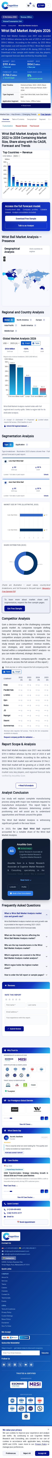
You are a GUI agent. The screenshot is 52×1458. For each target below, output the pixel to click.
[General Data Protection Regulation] (15, 1075)
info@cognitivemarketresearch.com (16, 1251)
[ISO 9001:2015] (7, 1069)
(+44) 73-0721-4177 (14, 1213)
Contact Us (6, 1243)
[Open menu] (48, 5)
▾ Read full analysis (26, 785)
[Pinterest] (31, 1364)
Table (37, 343)
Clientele (5, 1291)
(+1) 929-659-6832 (14, 1209)
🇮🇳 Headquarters (8, 1258)
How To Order (6, 1326)
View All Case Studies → (26, 1197)
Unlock (46, 474)
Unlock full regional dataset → (18, 426)
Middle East (10, 331)
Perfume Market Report (14, 1153)
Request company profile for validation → (19, 737)
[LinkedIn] (15, 1364)
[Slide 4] (8, 1118)
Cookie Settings (7, 1316)
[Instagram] (9, 1364)
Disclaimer (5, 1323)
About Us (5, 1277)
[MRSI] (22, 1059)
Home (3, 25)
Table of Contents (18, 119)
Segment (42, 119)
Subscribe (45, 1353)
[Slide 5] (11, 1118)
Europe (40, 320)
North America (24, 320)
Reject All (27, 1453)
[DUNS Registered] (8, 1085)
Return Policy (6, 1319)
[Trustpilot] (10, 1091)
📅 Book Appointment (26, 1222)
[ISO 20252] (32, 1069)
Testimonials (6, 1298)
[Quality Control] (7, 1075)
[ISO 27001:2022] (15, 1069)
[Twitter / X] (20, 1364)
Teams (4, 1284)
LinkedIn (13, 887)
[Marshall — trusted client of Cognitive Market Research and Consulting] (14, 1109)
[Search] (34, 5)
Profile (24, 887)
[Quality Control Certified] (21, 1408)
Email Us (10, 1216)
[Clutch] (33, 1085)
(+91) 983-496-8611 (29, 1248)
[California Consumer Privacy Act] (21, 1075)
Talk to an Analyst (26, 225)
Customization (8, 126)
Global (8, 320)
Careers (4, 1288)
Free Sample (38, 114)
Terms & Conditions (8, 1309)
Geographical (31, 119)
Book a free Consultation (22, 893)
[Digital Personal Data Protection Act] (28, 1075)
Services (4, 1281)
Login (42, 5)
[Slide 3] (7, 1118)
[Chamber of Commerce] (17, 1085)
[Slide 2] (5, 1118)
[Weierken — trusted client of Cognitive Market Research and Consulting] (37, 1109)
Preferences (11, 1453)
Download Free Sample (26, 218)
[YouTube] (25, 1364)
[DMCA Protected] (25, 1085)
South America (28, 325)
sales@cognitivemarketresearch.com (17, 1254)
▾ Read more (26, 105)
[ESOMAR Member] (10, 1059)
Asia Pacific (10, 325)
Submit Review (14, 1029)
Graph (27, 343)
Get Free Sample (14, 608)
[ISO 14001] (41, 1069)
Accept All (42, 1453)
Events (4, 1301)
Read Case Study (10, 1186)
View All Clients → (26, 1124)
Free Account (34, 126)
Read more (24, 880)
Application (21, 444)
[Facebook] (4, 1364)
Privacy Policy (41, 1444)
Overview (6, 119)
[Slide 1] (4, 1118)
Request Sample (21, 126)
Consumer (12, 25)
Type (7, 444)
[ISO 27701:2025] (23, 1069)
